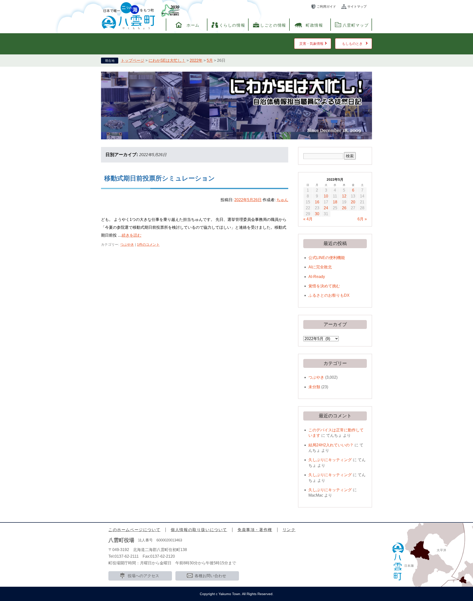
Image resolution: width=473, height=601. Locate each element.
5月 (210, 60)
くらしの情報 (232, 25)
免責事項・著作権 (254, 530)
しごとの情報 (273, 25)
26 (344, 208)
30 (317, 214)
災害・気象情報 (311, 44)
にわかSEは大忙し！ (167, 60)
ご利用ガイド (326, 6)
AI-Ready (316, 277)
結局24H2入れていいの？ (331, 445)
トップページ (132, 60)
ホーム (193, 25)
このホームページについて (134, 530)
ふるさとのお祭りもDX (329, 295)
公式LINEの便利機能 (326, 258)
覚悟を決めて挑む (324, 286)
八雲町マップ (356, 25)
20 (353, 202)
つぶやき (127, 244)
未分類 (314, 387)
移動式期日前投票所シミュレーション (159, 178)
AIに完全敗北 (320, 267)
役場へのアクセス (143, 576)
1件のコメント (148, 244)
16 (317, 202)
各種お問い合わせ (210, 576)
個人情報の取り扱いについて (199, 530)
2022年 (196, 60)
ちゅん (282, 200)
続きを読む (131, 235)
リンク (289, 530)
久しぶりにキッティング (330, 460)
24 (326, 208)
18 (335, 202)
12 (344, 196)
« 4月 (308, 219)
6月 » (362, 219)
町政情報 (314, 25)
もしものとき (352, 44)
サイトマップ (357, 6)
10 (326, 196)
